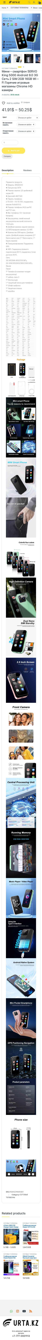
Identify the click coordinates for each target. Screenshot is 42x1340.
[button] (38, 16)
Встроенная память (7, 124)
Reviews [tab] (27, 170)
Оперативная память (8, 132)
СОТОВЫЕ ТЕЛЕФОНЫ (19, 8)
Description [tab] (7, 170)
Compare (26, 102)
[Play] (9, 1174)
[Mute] (29, 1174)
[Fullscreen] (33, 1174)
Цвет (5, 117)
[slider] (19, 1174)
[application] (21, 1168)
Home (4, 8)
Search (29, 2)
